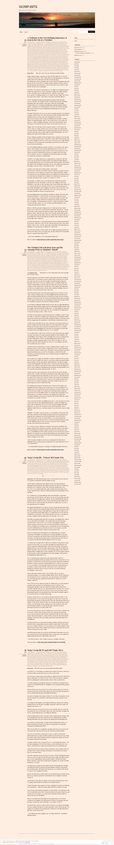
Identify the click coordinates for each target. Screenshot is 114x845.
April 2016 (76, 294)
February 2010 (77, 433)
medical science (44, 659)
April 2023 (76, 137)
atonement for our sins (58, 653)
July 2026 (76, 64)
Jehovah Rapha (54, 260)
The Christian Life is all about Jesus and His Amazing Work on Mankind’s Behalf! (45, 248)
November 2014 (77, 326)
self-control (58, 468)
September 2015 (77, 307)
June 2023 (76, 133)
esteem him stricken (31, 49)
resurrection (59, 263)
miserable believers (37, 59)
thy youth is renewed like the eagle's (59, 68)
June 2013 (76, 358)
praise (64, 60)
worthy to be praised (38, 70)
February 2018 (77, 253)
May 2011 (76, 405)
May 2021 (76, 180)
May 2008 (76, 472)
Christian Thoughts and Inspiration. (44, 42)
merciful (44, 261)
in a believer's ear (53, 55)
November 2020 (77, 191)
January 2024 (77, 120)
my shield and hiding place (44, 60)
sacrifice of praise (55, 661)
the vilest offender (57, 664)
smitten (46, 662)
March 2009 (76, 454)
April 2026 (76, 69)
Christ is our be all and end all (57, 47)
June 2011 (76, 403)
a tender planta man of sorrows (52, 253)
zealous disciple (59, 70)
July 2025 (76, 86)
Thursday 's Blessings (54, 471)
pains (52, 659)
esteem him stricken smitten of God (42, 464)
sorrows (50, 662)
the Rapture (42, 265)
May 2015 (76, 315)
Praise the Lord (64, 659)
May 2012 (76, 382)
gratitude (29, 658)
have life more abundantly (44, 50)
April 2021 (76, 182)
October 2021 (77, 171)
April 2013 (76, 362)
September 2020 (77, 195)
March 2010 (76, 431)
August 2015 (77, 309)
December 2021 (77, 167)
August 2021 (77, 174)
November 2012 (77, 371)
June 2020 (76, 201)
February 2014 (77, 343)
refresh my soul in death (32, 63)
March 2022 (76, 161)
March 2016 (76, 296)
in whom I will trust (61, 55)
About (26, 32)
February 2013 (77, 366)
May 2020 (76, 202)
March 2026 (76, 71)
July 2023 (76, 131)
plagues (59, 659)
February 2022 (77, 163)
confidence (48, 255)
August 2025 (77, 84)
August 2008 (77, 467)
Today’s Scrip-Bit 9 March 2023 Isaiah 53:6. (45, 457)
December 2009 (77, 437)
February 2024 (77, 118)
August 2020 (77, 197)
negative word (61, 467)
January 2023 (77, 142)
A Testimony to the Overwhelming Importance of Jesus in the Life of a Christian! (47, 38)
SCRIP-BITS (28, 7)
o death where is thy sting (62, 261)
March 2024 (76, 116)
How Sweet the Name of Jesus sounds (58, 52)
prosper (65, 467)
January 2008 (77, 480)
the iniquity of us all (55, 469)
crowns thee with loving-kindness (43, 48)
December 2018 (77, 234)
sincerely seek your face (32, 264)
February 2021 (77, 186)
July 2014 (76, 334)
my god (60, 59)
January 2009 (77, 457)
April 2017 (76, 272)
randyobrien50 (32, 42)
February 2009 (77, 456)
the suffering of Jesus (48, 664)
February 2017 (77, 276)
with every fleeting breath (56, 69)
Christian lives (39, 656)
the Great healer (39, 663)
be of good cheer (52, 254)
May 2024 (76, 112)
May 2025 (76, 90)
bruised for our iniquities (35, 255)
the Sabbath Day (47, 68)
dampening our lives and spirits (56, 463)
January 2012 (77, 390)
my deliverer (51, 59)
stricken (57, 662)
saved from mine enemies (63, 63)
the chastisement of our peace (46, 65)
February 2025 (77, 96)
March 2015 (76, 319)
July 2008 (76, 469)
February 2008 (77, 478)
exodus (66, 656)
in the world (62, 259)
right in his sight (47, 661)
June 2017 (76, 268)
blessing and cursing (48, 462)
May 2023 (76, 135)
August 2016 (77, 287)
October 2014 (77, 328)
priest (35, 62)
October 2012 (77, 373)
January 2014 (77, 345)
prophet (38, 62)
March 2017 (76, 274)
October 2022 (77, 148)
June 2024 (76, 111)
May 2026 (76, 67)
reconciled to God (40, 468)
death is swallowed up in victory (61, 255)
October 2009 (77, 441)
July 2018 (76, 244)
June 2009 (76, 448)
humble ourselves (59, 258)
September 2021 (77, 172)
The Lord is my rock (60, 67)
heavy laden (29, 52)
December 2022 (77, 144)
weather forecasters (36, 666)
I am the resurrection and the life (49, 54)
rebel (28, 661)
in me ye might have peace (53, 259)
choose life (44, 463)
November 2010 (77, 416)
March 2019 (76, 229)
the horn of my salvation (51, 67)
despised (65, 463)
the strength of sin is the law (62, 265)
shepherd (29, 64)
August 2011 (77, 399)
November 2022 (77, 146)
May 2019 (76, 225)
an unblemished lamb (39, 462)
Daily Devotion (55, 42)
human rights (52, 258)
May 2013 (76, 360)
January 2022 (77, 165)
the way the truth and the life (44, 471)
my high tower (66, 59)
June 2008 (76, 471)
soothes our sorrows (42, 64)
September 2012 (77, 375)
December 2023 (77, 122)
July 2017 (76, 266)
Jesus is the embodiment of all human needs (39, 57)
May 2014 (76, 337)
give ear (44, 657)
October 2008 (77, 463)
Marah (38, 659)
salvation (40, 63)
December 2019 (77, 212)
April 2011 (76, 407)
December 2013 (77, 347)
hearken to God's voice (47, 658)
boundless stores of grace (57, 45)
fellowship (32, 256)
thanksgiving (36, 65)
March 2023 (76, 139)
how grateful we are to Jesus (43, 52)
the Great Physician (47, 663)
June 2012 (76, 381)
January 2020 (77, 210)
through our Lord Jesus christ (41, 268)
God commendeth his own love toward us (38, 466)
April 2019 (76, 227)
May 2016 (76, 292)
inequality (48, 260)
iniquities (55, 658)
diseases (56, 656)
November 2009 (77, 439)
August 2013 (77, 354)
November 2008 (77, 461)
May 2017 (76, 270)
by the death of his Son (36, 463)
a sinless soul (49, 461)
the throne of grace (45, 266)
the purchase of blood (38, 664)
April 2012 (76, 384)
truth (35, 69)
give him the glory (51, 657)
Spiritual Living (39, 43)
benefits (29, 654)
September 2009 (77, 442)
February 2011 (77, 411)
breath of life (61, 654)
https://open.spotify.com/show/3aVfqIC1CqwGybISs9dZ (51, 642)
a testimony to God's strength (37, 44)
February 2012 (77, 388)
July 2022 (76, 154)
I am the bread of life (56, 53)
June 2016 (76, 291)
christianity (43, 255)
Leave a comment (24, 45)
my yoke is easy (59, 60)
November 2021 (77, 169)
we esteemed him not (36, 472)
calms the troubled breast (37, 47)
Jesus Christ (60, 260)
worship (33, 270)
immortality (45, 259)
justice (65, 260)
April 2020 (76, 204)
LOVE (43, 58)
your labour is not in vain (41, 270)
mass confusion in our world (36, 261)
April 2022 (76, 159)
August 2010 (77, 422)
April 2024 (76, 114)
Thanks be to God (48, 264)
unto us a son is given (31, 269)
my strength (52, 60)
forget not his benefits (38, 657)
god (35, 258)
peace (40, 263)
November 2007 (77, 484)
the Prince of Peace (36, 265)
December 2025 (77, 77)
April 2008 (76, 474)
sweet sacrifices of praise (52, 64)
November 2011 (77, 394)
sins (44, 662)
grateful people (63, 657)
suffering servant (63, 662)
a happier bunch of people (51, 43)
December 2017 (77, 257)
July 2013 (76, 356)
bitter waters (33, 654)
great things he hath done (37, 658)
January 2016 (77, 300)
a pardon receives (50, 653)
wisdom (48, 69)
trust (31, 666)
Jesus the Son (64, 658)
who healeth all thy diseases (47, 666)
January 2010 (77, 435)
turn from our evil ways (62, 268)
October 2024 (77, 103)
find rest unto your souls (43, 49)
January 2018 (77, 255)
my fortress (56, 59)
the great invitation (41, 67)
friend (33, 50)
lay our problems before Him (36, 58)
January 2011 (77, 412)
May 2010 (76, 427)
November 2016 (77, 281)
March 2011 (76, 409)
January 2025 (77, 97)
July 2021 (76, 176)
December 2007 (77, 482)
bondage (50, 654)
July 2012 (76, 379)
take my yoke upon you (63, 64)
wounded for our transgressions (49, 70)
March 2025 (76, 94)
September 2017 (77, 262)
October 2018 (77, 238)
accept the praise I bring (49, 44)
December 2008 (77, 459)
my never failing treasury (32, 60)
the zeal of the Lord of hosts (55, 266)
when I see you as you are (41, 69)
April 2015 (76, 317)
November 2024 (77, 101)
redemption (32, 661)
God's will (57, 657)
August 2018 (77, 242)
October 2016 (77, 283)
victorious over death (41, 269)
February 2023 (77, 141)
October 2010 (77, 418)
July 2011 (76, 401)
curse (48, 463)
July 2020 (76, 199)
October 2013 (77, 351)
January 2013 (77, 367)
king (28, 58)
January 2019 (77, 232)
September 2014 (77, 330)
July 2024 (76, 109)
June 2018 (76, 246)
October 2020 (77, 193)
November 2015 (77, 304)
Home (21, 32)
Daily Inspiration (63, 42)
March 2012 (76, 386)
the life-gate (54, 663)
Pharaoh (55, 659)
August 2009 (77, 444)
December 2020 (77, 189)
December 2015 (77, 302)
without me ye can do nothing (37, 473)
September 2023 (77, 127)
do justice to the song (55, 48)
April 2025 (76, 92)
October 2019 (77, 216)
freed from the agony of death (53, 256)
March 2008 (76, 476)
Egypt (63, 656)
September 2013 (77, 352)
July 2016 (76, 289)
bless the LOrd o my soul (39, 45)
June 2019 (76, 223)
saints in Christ (30, 662)
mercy (31, 59)
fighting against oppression (40, 256)
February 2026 (77, 73)
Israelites (59, 658)
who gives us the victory (51, 269)
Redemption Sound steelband (50, 263)
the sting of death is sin (50, 265)
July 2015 (76, 311)
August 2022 (77, 152)
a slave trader (60, 43)
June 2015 (76, 313)
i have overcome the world (36, 259)
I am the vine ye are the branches (54, 466)
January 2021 (77, 187)
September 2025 (77, 82)
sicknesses (36, 662)
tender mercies (30, 65)
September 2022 (77, 150)
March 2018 (76, 251)
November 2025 (77, 79)
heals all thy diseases (54, 50)
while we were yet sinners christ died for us (50, 472)
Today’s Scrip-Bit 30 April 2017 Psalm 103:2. (45, 650)
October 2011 (77, 396)
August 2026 (77, 62)
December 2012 (77, 369)
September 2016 (77, 285)
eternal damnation (54, 464)
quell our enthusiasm (31, 468)
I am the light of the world (37, 54)
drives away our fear (65, 48)
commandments (46, 656)
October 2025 (77, 81)
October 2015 (77, 306)
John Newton (65, 57)
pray (42, 263)
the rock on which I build (38, 68)
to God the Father (51, 268)
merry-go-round (53, 261)
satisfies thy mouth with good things (49, 63)
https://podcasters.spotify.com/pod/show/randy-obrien (50, 239)
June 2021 (76, 178)
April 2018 (76, 249)
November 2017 (77, 259)
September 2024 (77, 105)
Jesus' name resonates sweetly (55, 57)
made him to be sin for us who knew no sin (48, 467)
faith (37, 49)
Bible (63, 254)
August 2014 (77, 332)
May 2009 (76, 450)
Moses (49, 659)
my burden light (44, 59)
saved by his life (51, 468)
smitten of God (35, 64)
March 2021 (76, 184)
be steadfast (59, 254)
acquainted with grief (56, 461)
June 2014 (76, 336)
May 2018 (76, 247)
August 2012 (77, 377)
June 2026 (76, 66)
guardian (36, 50)
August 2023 (77, 129)
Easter (60, 656)
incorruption (43, 260)
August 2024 (77, 107)
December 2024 (77, 99)
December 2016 (77, 279)
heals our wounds (63, 50)
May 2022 (76, 157)
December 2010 (77, 414)
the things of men (37, 266)
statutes (54, 662)
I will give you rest (33, 55)
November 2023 (77, 124)
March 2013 (76, 364)
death (52, 255)
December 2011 (77, 392)
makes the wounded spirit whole (52, 58)
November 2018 (77, 236)
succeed (36, 469)
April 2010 (76, 429)
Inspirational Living (31, 43)
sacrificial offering (63, 661)
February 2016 (77, 298)
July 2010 (76, 424)
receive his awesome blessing (46, 62)
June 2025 (76, 88)
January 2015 (77, 322)
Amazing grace (30, 45)
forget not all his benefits (54, 49)
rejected (46, 468)
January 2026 (77, 75)
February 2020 (77, 208)
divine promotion (31, 464)
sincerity (40, 662)
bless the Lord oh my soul (42, 654)
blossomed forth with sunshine (59, 462)
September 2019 (77, 217)
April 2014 (76, 339)
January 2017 (77, 277)
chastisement (33, 656)
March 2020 (76, 206)
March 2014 (76, 341)
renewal (36, 661)
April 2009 (76, 452)
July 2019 (76, 221)
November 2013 (77, 349)
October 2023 (77, 125)
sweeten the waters (31, 663)
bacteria (65, 653)
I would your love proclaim (43, 55)
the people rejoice (61, 663)
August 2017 (77, 264)
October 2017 (77, 261)
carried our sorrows (47, 47)
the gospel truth (33, 67)
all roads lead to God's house (60, 44)
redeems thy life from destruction (60, 62)
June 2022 (76, 156)
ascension (47, 254)
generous (61, 256)
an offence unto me (40, 254)
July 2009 (76, 446)
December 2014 (77, 324)
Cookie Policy (27, 842)
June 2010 (76, 426)
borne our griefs (48, 45)
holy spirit (35, 52)
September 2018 (77, 240)
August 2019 (77, 219)
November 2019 (77, 214)
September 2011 (77, 397)
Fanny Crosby (30, 657)
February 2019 (77, 231)
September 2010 (77, 420)
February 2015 (77, 321)
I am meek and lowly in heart (45, 53)
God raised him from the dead (43, 258)
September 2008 (77, 465)
